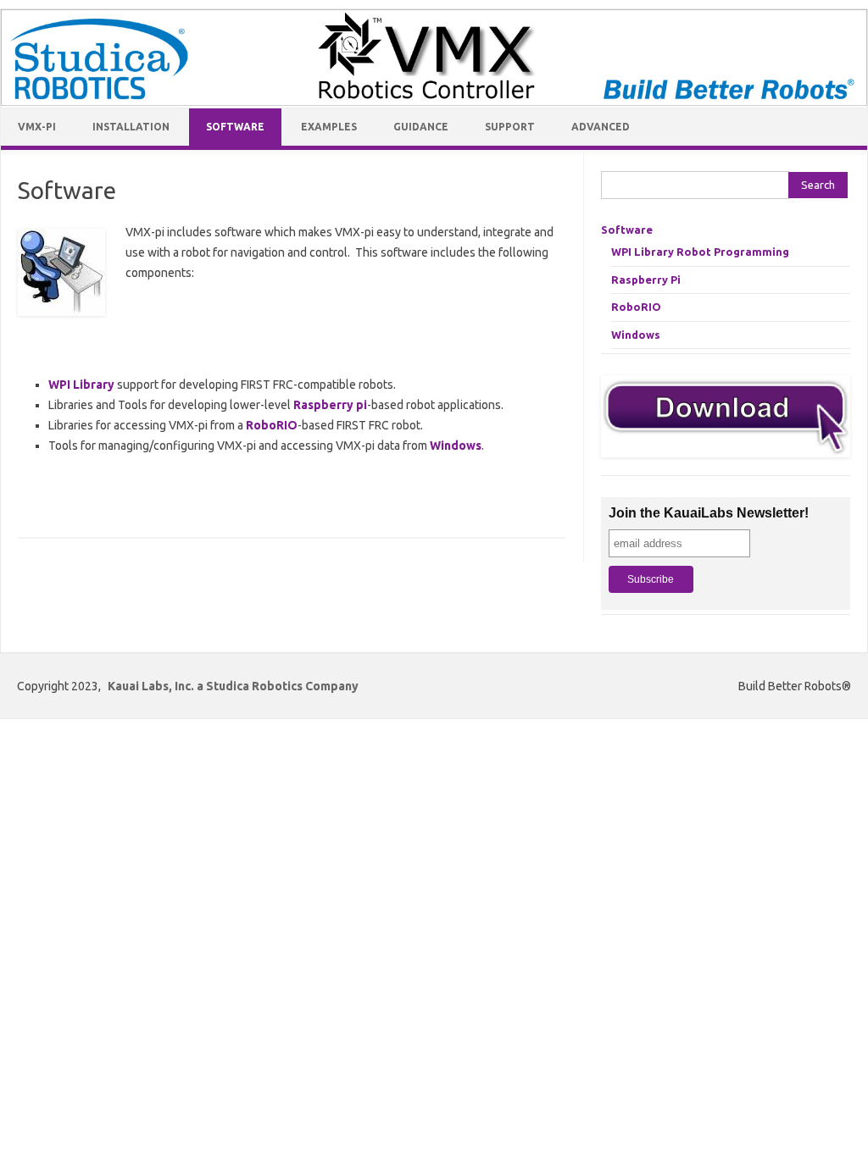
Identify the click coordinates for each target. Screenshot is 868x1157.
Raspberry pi (330, 405)
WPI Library (81, 384)
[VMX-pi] (434, 101)
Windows (455, 445)
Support (510, 126)
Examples (329, 126)
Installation (131, 126)
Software (235, 126)
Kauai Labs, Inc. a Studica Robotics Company (233, 686)
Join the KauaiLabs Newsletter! (709, 513)
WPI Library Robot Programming (700, 251)
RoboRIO (272, 425)
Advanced (600, 126)
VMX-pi (37, 126)
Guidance (420, 126)
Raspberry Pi (646, 279)
